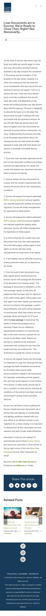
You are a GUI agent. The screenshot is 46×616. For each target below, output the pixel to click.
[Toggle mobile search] (36, 6)
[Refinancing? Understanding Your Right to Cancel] (12, 513)
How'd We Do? (34, 574)
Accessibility (22, 574)
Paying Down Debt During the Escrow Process (32, 525)
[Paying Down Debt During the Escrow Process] (33, 513)
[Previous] (5, 521)
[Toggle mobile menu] (41, 6)
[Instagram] (23, 552)
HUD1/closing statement (14, 200)
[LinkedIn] (23, 559)
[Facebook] (23, 546)
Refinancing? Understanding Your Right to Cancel (12, 525)
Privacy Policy (12, 574)
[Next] (40, 521)
